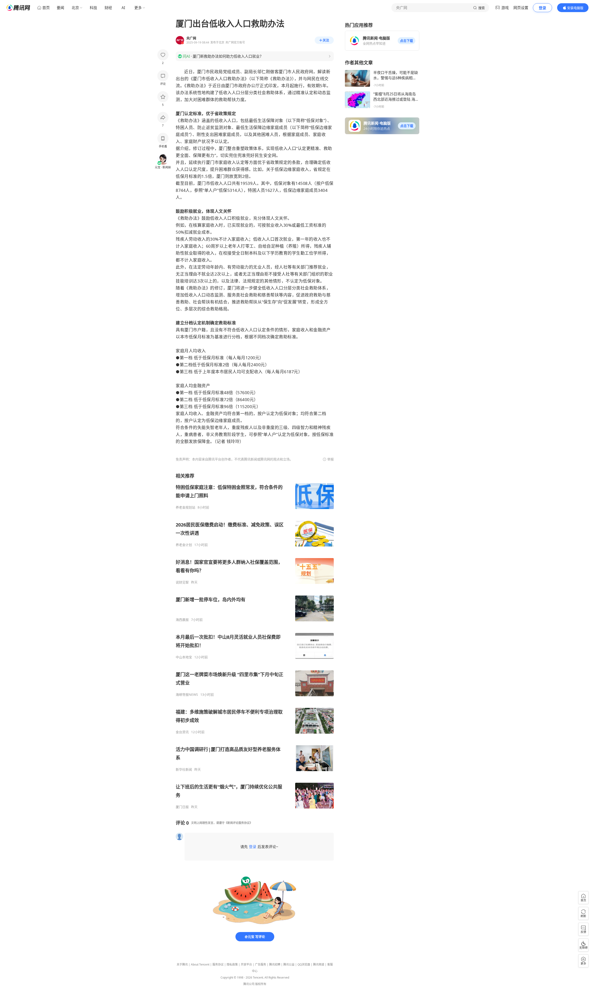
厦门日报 (182, 807)
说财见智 (182, 582)
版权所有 (260, 984)
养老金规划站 (185, 507)
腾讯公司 (249, 984)
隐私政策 (232, 964)
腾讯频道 (318, 964)
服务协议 (218, 964)
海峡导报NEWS (187, 694)
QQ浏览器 (304, 964)
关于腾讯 (182, 964)
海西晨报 (182, 619)
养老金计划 (184, 544)
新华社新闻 (184, 769)
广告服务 (260, 964)
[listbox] (255, 641)
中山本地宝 (184, 657)
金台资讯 (182, 732)
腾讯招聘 (274, 964)
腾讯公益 (288, 964)
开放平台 (246, 964)
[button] (406, 40)
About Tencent (200, 964)
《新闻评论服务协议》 (238, 823)
